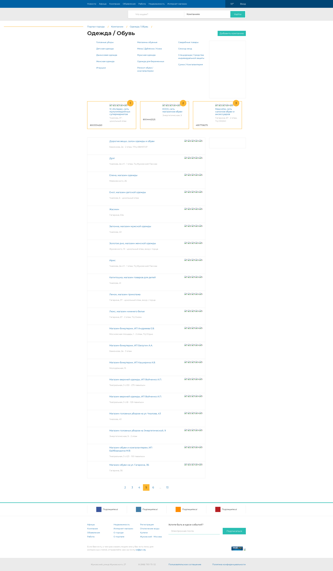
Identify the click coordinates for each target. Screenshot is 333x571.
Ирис (112, 260)
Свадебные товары (188, 42)
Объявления (129, 4)
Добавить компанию (232, 33)
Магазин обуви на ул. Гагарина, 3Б (129, 465)
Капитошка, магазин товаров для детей (132, 277)
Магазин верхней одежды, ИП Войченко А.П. (135, 379)
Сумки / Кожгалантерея (190, 64)
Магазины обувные (147, 42)
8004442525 (149, 119)
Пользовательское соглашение (184, 564)
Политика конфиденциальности (229, 564)
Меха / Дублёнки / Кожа (149, 48)
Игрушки (101, 68)
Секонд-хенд (185, 48)
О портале (119, 536)
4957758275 (202, 125)
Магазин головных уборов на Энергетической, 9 (137, 430)
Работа (142, 4)
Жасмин (114, 209)
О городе (119, 532)
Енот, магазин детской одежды (127, 192)
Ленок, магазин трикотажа (124, 294)
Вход (243, 4)
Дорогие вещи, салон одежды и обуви (132, 141)
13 (167, 487)
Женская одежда (105, 61)
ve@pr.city (141, 550)
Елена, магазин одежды (123, 175)
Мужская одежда (146, 55)
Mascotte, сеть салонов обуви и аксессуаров (225, 111)
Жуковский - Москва (151, 536)
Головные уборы (105, 42)
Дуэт (112, 158)
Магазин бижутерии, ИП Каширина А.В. (132, 362)
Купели (144, 532)
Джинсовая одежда (106, 55)
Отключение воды (149, 528)
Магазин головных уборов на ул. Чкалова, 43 (135, 413)
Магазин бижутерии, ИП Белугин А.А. (131, 345)
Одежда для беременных (150, 61)
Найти (237, 14)
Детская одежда (105, 48)
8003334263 (96, 125)
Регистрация (147, 524)
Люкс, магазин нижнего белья (127, 311)
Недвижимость (157, 4)
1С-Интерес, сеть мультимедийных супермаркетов (120, 111)
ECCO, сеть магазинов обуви (172, 110)
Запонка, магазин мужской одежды (130, 226)
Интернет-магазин (177, 4)
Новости (91, 4)
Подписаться (234, 531)
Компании (114, 4)
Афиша (102, 4)
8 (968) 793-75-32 (147, 564)
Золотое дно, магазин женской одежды (132, 243)
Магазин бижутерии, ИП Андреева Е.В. (131, 328)
